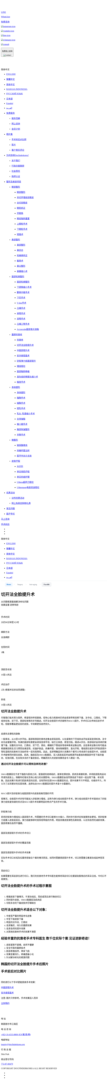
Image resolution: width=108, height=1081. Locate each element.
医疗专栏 (10, 514)
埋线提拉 (21, 366)
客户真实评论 (18, 150)
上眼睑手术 (22, 224)
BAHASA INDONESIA (16, 89)
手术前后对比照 (19, 139)
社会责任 (16, 171)
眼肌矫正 (21, 208)
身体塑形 (16, 387)
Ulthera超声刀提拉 (25, 482)
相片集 (9, 134)
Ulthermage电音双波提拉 (28, 487)
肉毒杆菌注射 (23, 450)
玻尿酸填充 (22, 445)
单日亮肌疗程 (23, 472)
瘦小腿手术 (22, 424)
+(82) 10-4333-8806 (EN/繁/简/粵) (16, 1034)
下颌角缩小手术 (24, 287)
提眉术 (20, 234)
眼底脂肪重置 (23, 218)
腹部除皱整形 (23, 429)
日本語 (9, 99)
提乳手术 (21, 408)
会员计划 (16, 129)
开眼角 (20, 213)
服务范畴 (16, 118)
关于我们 (16, 160)
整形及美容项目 (13, 182)
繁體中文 (10, 79)
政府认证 (16, 176)
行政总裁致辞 (18, 166)
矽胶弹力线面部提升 (26, 361)
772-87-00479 (7, 1064)
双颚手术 (21, 319)
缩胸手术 (21, 403)
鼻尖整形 (21, 266)
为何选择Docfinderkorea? (17, 155)
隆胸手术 (21, 398)
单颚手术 (21, 313)
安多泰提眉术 (23, 356)
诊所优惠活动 (18, 498)
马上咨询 (5, 519)
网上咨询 (16, 124)
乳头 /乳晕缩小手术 (26, 414)
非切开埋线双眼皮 (25, 197)
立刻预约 (5, 1003)
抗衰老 (20, 340)
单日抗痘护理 (23, 477)
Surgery (20, 584)
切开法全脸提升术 (25, 345)
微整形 (15, 440)
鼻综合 (20, 250)
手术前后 (5, 524)
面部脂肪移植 (23, 371)
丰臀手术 (21, 435)
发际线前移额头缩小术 (27, 377)
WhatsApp (5, 17)
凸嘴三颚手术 (23, 324)
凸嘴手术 (21, 308)
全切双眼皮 (22, 203)
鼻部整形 (16, 240)
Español (9, 103)
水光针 (20, 466)
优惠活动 (10, 493)
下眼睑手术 (22, 229)
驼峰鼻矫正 (22, 255)
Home (9, 584)
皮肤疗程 (16, 461)
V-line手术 (21, 303)
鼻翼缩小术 (22, 271)
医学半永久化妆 (24, 456)
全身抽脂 (21, 419)
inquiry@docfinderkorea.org (13, 1044)
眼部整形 (16, 187)
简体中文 (10, 84)
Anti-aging (33, 584)
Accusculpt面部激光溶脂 (28, 329)
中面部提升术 (23, 350)
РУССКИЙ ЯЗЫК (14, 94)
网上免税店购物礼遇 (21, 503)
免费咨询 (5, 22)
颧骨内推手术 (23, 292)
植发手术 (21, 382)
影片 (14, 145)
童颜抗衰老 (17, 334)
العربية (9, 108)
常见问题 (10, 508)
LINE (3, 12)
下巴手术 (21, 298)
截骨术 (20, 261)
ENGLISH (11, 74)
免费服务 (10, 113)
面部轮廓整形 (18, 276)
